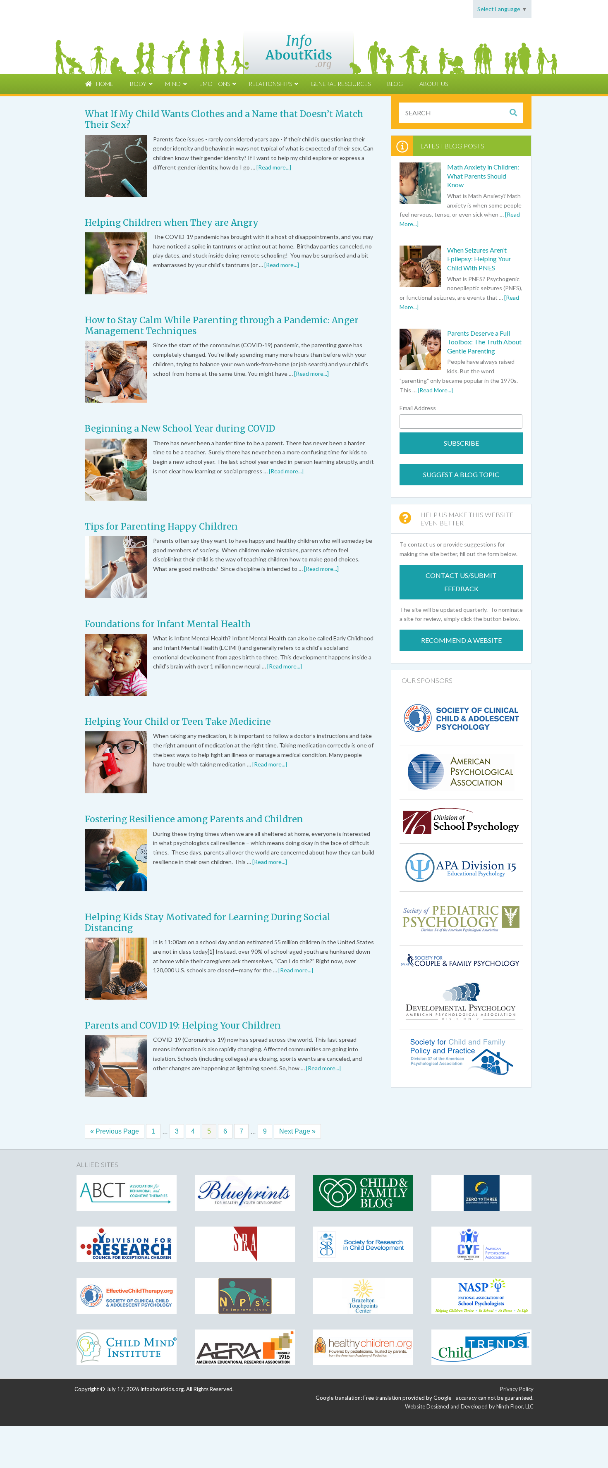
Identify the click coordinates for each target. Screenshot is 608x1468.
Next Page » (297, 1131)
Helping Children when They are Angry (172, 222)
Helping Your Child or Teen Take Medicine (178, 721)
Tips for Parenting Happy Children (161, 526)
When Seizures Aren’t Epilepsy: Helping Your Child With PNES (479, 259)
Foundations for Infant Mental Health (168, 624)
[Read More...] (435, 390)
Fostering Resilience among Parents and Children (194, 819)
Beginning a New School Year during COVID (180, 428)
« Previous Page (114, 1131)
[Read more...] (273, 167)
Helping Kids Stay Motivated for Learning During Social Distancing (207, 922)
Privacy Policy (517, 1389)
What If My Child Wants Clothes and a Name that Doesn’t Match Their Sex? (224, 119)
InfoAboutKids (304, 46)
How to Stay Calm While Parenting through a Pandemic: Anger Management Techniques (222, 326)
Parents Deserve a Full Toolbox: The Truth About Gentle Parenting (484, 342)
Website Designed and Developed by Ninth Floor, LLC (469, 1406)
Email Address (418, 407)
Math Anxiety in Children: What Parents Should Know (483, 176)
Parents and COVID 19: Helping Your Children (183, 1025)
